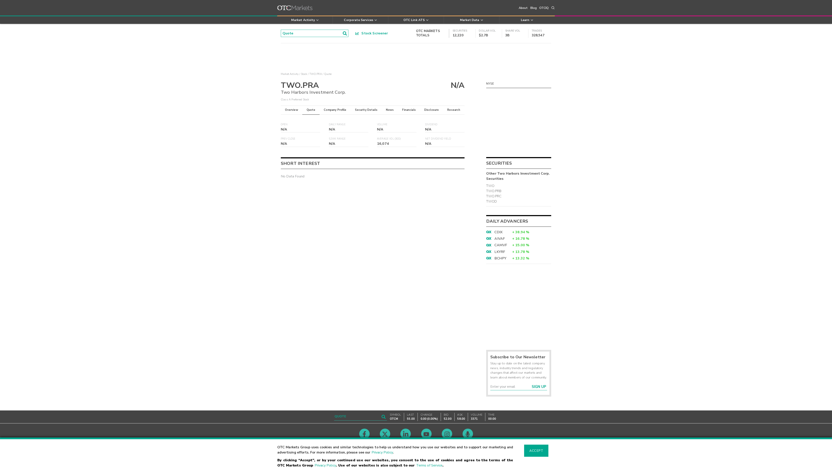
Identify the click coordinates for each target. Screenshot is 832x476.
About (523, 8)
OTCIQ (544, 8)
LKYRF (499, 251)
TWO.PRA (315, 74)
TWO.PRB (493, 191)
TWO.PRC (494, 196)
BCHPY (500, 258)
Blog (533, 8)
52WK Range (337, 138)
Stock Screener (373, 33)
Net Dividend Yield (438, 138)
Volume (382, 124)
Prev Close (288, 138)
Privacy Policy (382, 452)
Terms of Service (429, 465)
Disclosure (431, 110)
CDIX (498, 232)
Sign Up (539, 386)
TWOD (491, 201)
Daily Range (337, 124)
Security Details (366, 110)
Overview (291, 110)
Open (284, 124)
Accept (536, 451)
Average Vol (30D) (389, 138)
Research (453, 110)
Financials (409, 110)
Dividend (431, 124)
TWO (490, 185)
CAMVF (500, 245)
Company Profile (335, 110)
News (390, 110)
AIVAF (499, 238)
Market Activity (290, 74)
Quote (311, 110)
